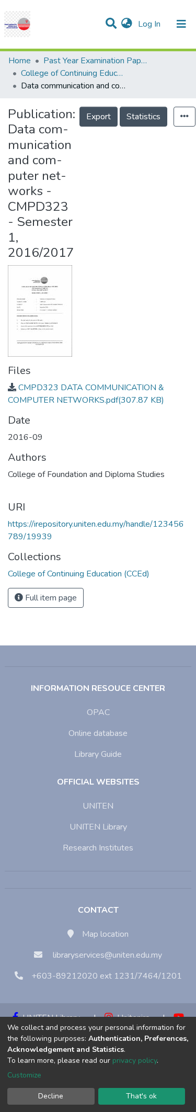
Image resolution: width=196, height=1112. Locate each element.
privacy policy (134, 1060)
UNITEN (98, 806)
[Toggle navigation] (181, 24)
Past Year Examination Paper (95, 60)
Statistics (143, 116)
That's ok (141, 1096)
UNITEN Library (98, 827)
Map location (105, 934)
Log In (150, 24)
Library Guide (98, 754)
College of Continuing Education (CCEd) (73, 73)
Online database (98, 733)
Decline (50, 1096)
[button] (127, 24)
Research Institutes (98, 848)
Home (19, 60)
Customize (24, 1075)
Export (98, 116)
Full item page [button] (50, 598)
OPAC (98, 712)
